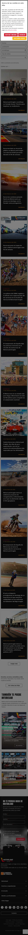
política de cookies (12, 30)
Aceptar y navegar (11, 35)
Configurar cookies (19, 38)
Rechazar (22, 35)
